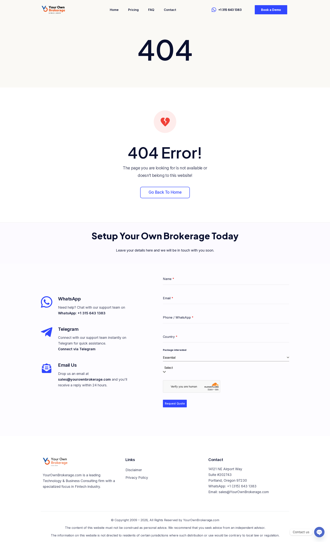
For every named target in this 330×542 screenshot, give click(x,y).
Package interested (174, 350)
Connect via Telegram (76, 349)
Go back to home (165, 192)
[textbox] (170, 368)
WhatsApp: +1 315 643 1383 (81, 313)
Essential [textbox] (169, 357)
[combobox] (226, 357)
